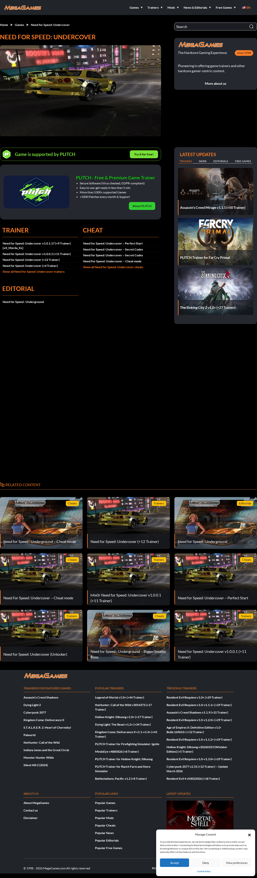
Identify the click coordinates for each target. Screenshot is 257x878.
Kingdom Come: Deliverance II (44, 720)
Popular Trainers (106, 810)
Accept (174, 862)
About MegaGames (36, 803)
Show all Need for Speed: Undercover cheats (113, 267)
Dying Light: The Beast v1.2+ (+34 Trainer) (123, 724)
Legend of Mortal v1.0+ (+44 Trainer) (119, 697)
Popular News (104, 833)
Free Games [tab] (243, 161)
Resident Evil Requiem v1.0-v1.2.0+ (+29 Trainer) (199, 720)
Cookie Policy (204, 871)
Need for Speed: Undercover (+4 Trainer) (30, 265)
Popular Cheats (105, 825)
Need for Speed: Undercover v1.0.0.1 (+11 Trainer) (37, 254)
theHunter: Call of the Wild (42, 742)
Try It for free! (144, 154)
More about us (215, 83)
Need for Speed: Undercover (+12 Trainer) (31, 259)
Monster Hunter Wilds (39, 757)
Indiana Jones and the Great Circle (46, 750)
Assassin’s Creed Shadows (41, 697)
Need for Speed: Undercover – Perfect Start (113, 243)
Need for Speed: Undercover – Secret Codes (113, 249)
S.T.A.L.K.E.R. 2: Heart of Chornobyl (47, 727)
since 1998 (244, 52)
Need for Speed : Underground (23, 302)
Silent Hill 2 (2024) (36, 765)
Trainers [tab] (185, 161)
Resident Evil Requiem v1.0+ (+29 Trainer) (194, 697)
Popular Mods (104, 818)
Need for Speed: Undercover (50, 24)
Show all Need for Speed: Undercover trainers (34, 271)
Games (19, 24)
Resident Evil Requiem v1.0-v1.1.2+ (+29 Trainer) (199, 739)
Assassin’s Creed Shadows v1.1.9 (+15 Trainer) (197, 712)
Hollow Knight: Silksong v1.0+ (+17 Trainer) (124, 717)
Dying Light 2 (32, 705)
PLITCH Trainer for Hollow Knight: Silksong (124, 759)
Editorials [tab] (220, 161)
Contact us (31, 810)
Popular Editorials (107, 840)
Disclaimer (31, 818)
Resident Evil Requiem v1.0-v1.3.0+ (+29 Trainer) (199, 759)
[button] (249, 834)
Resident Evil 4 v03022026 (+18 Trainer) (193, 778)
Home (4, 24)
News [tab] (202, 161)
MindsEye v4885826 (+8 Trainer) (117, 751)
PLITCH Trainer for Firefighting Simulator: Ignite (127, 744)
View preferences (237, 862)
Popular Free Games (108, 848)
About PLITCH (141, 206)
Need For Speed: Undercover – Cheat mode (112, 261)
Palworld (30, 735)
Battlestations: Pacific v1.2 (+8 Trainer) (121, 778)
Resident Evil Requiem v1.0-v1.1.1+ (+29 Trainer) (199, 705)
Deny (205, 862)
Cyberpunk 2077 (35, 712)
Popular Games (105, 803)
